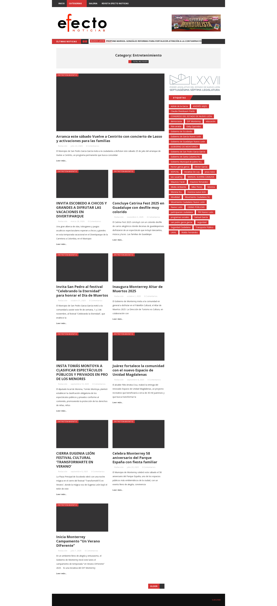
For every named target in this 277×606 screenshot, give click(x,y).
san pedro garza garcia (181, 222)
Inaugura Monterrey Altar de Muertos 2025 (138, 288)
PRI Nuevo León (205, 212)
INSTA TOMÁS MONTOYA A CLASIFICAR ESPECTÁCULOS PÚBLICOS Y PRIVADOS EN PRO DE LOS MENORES (82, 372)
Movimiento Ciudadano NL (197, 197)
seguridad (201, 222)
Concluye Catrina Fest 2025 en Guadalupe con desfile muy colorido (138, 207)
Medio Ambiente (178, 187)
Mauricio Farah (178, 182)
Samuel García (201, 217)
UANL (173, 232)
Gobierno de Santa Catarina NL (185, 156)
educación (210, 121)
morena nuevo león (197, 192)
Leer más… (61, 160)
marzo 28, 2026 (77, 221)
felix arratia (176, 126)
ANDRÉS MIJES (200, 106)
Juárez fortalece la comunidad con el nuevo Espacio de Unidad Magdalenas (138, 370)
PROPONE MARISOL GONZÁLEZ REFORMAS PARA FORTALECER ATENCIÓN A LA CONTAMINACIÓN (154, 41)
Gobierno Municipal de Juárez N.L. (186, 161)
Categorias (75, 3)
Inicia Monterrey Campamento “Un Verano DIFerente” (78, 541)
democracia (176, 121)
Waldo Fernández (189, 232)
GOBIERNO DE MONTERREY (184, 146)
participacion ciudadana (182, 212)
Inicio (61, 3)
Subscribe (216, 600)
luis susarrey (176, 176)
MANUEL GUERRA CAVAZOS (201, 176)
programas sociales (180, 217)
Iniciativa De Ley (192, 171)
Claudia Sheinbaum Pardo (183, 111)
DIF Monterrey (194, 121)
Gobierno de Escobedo (181, 131)
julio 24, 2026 (77, 146)
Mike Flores (196, 187)
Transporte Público (204, 227)
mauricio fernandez (199, 182)
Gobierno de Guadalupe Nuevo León (188, 141)
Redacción (62, 146)
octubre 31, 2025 (78, 300)
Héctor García (200, 166)
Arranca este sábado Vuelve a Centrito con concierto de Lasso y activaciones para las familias (109, 138)
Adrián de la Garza (179, 106)
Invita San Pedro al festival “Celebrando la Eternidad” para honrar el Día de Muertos (82, 291)
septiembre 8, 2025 (135, 379)
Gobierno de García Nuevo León (186, 136)
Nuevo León (176, 207)
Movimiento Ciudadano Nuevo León (188, 202)
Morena (211, 187)
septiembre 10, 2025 (80, 384)
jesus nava (210, 171)
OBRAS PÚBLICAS (196, 207)
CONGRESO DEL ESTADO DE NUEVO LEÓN (191, 116)
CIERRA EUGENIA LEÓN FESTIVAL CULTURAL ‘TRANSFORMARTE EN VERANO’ (75, 460)
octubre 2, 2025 (134, 296)
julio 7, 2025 (76, 550)
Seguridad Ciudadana (180, 227)
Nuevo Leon (97, 41)
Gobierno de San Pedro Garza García (188, 151)
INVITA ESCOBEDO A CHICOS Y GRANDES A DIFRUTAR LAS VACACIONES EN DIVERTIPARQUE (81, 209)
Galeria (93, 3)
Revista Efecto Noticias (115, 3)
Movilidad (175, 197)
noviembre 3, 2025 (135, 217)
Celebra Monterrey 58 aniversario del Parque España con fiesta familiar (135, 457)
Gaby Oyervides (193, 126)
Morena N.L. (176, 192)
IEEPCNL (175, 171)
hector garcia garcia (180, 166)
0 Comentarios (92, 146)
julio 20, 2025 (133, 467)
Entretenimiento (67, 75)
